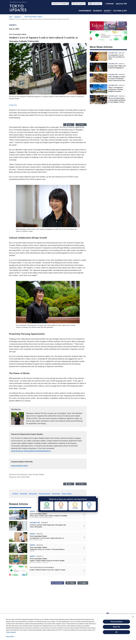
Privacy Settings (116, 621)
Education (33, 494)
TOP (10, 17)
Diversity (23, 494)
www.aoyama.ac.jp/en (19, 465)
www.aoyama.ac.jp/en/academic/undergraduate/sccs (31, 451)
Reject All (116, 627)
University (56, 494)
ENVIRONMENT (85, 11)
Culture (15, 494)
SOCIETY (107, 11)
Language (110, 3)
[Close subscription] (107, 613)
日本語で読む (13, 105)
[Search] (67, 3)
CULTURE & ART (120, 11)
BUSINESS (97, 11)
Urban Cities (67, 494)
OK (116, 632)
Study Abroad (44, 494)
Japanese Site (121, 4)
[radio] (47, 505)
